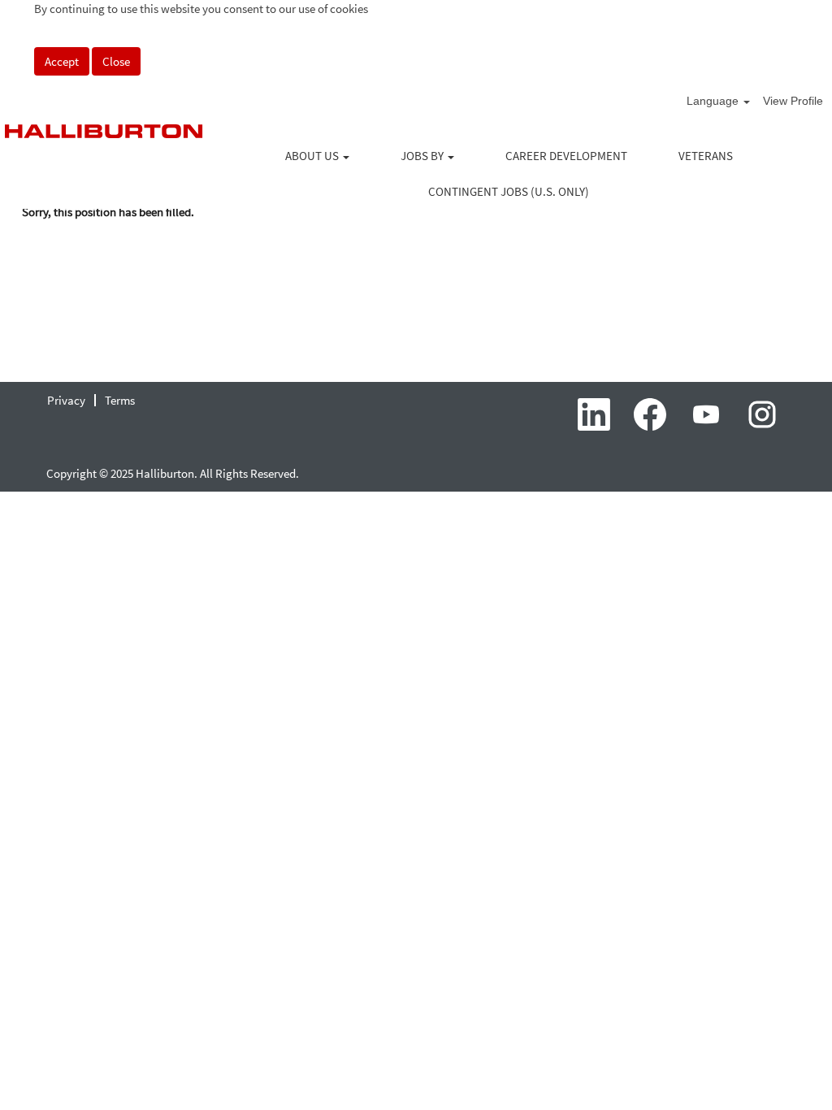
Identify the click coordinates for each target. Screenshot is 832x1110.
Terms (120, 400)
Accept (62, 61)
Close (116, 61)
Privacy (66, 400)
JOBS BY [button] (423, 155)
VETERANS (705, 155)
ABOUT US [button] (313, 155)
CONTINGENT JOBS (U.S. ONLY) (508, 191)
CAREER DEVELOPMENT (566, 155)
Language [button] (714, 100)
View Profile (793, 100)
